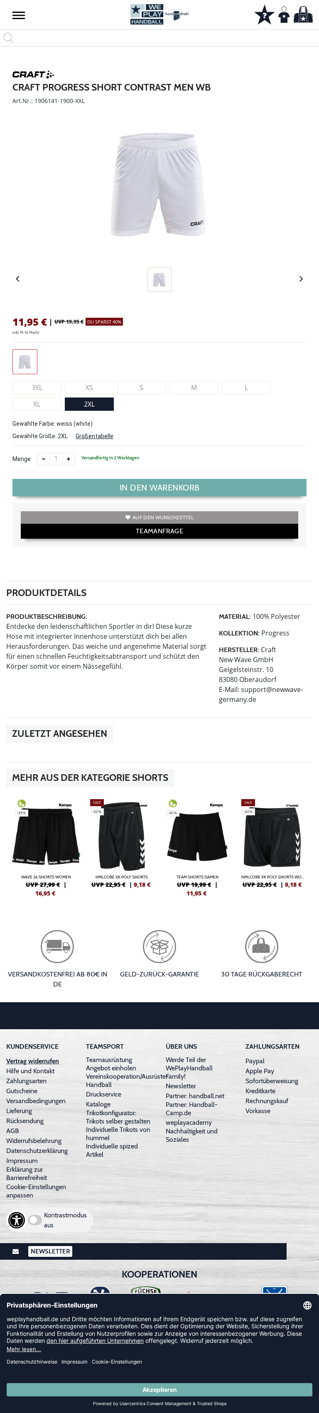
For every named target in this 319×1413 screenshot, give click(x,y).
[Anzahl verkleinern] (43, 459)
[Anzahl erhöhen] (68, 459)
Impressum (22, 1161)
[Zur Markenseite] (33, 76)
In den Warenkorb (160, 488)
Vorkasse (257, 1111)
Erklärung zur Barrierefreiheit (26, 1173)
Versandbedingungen (36, 1101)
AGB (12, 1131)
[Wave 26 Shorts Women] (46, 847)
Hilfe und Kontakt (30, 1071)
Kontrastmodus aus (65, 1220)
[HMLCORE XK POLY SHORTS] (121, 847)
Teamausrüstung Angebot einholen (111, 1064)
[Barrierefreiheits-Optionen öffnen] (16, 1220)
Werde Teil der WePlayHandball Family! (189, 1068)
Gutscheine (21, 1091)
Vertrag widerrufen (32, 1061)
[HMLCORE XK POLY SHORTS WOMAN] (273, 847)
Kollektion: (239, 633)
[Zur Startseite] (159, 14)
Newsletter (181, 1086)
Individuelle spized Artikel (112, 1150)
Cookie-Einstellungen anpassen (36, 1191)
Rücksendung (25, 1121)
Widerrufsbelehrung (33, 1141)
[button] (18, 14)
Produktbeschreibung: (46, 617)
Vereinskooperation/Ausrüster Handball (127, 1080)
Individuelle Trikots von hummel (118, 1134)
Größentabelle (94, 436)
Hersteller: (239, 650)
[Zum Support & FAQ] (264, 13)
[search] (159, 37)
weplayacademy (189, 1122)
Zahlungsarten (26, 1081)
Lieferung (19, 1111)
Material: (235, 617)
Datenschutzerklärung (37, 1151)
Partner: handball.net (195, 1096)
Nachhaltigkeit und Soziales (192, 1135)
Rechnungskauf (266, 1101)
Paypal (255, 1061)
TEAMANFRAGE (159, 531)
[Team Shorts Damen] (197, 847)
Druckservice (103, 1094)
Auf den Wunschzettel (163, 517)
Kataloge (98, 1104)
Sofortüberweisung (271, 1081)
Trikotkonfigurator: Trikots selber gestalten (118, 1117)
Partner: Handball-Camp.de (192, 1109)
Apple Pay (259, 1071)
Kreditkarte (260, 1091)
